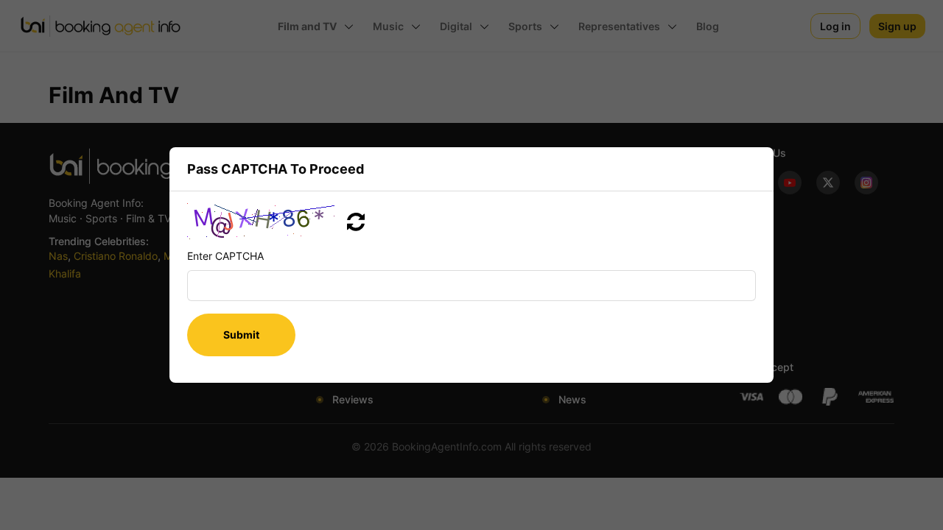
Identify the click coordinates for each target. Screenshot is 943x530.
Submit (241, 334)
